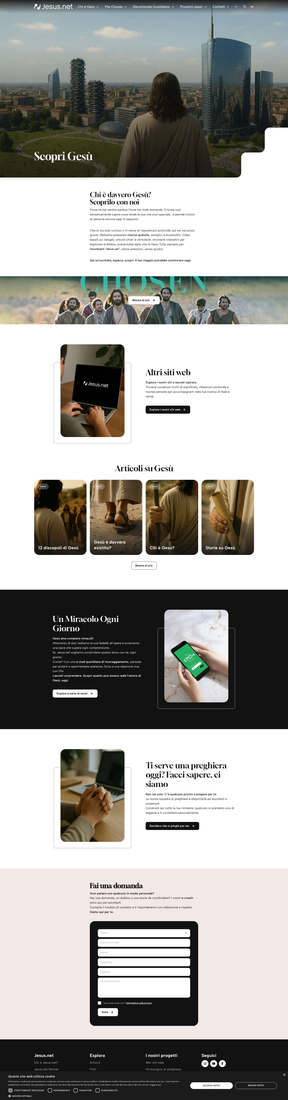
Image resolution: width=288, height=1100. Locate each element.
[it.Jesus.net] (53, 6)
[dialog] (144, 1085)
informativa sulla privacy (139, 1003)
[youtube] (213, 1063)
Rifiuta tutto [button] (256, 1085)
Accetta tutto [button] (211, 1085)
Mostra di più (143, 565)
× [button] (284, 1075)
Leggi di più (155, 1084)
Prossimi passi (191, 7)
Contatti (218, 7)
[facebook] (222, 1063)
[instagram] (205, 1063)
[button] (96, 1095)
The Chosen (113, 7)
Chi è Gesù (86, 7)
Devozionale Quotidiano (151, 7)
